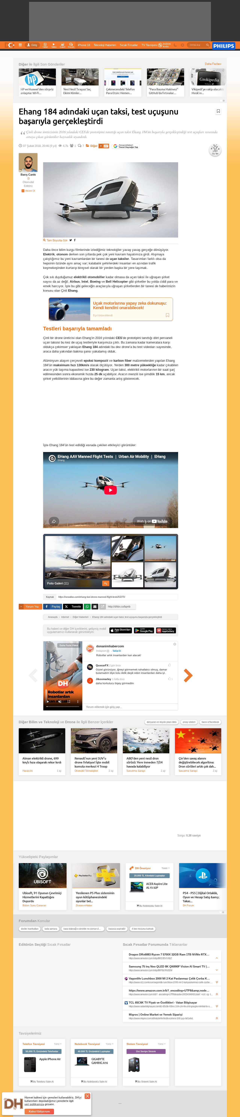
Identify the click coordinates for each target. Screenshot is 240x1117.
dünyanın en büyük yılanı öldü (161, 722)
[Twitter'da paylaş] (70, 240)
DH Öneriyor (143, 868)
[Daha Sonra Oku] (218, 111)
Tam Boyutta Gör (57, 240)
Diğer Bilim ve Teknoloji (39, 722)
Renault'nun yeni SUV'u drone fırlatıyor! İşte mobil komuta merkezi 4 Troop (92, 762)
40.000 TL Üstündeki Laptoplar (94, 1051)
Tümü (164, 868)
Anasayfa (53, 617)
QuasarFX (102, 665)
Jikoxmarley (103, 679)
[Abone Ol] (28, 190)
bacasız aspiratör (117, 929)
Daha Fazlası (213, 63)
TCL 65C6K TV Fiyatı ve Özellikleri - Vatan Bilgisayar (163, 1002)
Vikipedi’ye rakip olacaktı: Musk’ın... (208, 91)
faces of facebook (210, 722)
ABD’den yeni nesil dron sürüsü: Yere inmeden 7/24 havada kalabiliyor (145, 762)
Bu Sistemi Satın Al (147, 1081)
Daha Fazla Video (69, 645)
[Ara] (207, 45)
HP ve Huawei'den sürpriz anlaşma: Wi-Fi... (37, 91)
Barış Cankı (28, 174)
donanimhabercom (110, 646)
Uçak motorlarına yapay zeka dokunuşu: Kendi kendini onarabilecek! (130, 305)
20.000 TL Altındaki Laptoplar (149, 875)
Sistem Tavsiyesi (137, 1043)
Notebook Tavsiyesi (87, 1043)
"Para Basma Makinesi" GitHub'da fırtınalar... (163, 91)
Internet (65, 617)
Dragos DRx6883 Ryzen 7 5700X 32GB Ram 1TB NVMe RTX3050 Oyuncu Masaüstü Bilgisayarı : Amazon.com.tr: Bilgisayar (169, 954)
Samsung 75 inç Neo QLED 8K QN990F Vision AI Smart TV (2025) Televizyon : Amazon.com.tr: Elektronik (169, 966)
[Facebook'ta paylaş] (74, 240)
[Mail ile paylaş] (95, 606)
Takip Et (116, 651)
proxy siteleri (189, 722)
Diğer (23, 64)
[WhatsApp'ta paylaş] (87, 606)
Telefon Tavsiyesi (33, 1043)
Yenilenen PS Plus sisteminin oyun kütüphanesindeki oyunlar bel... (95, 897)
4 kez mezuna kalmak (142, 929)
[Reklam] (223, 45)
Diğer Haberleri (80, 617)
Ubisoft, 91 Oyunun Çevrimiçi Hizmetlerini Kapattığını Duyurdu (42, 897)
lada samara (51, 929)
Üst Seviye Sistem (146, 1051)
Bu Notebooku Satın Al (150, 906)
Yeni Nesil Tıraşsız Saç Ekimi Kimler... (77, 91)
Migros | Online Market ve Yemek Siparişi (155, 1014)
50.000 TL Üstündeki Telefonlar (42, 1051)
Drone (70, 722)
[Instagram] (90, 648)
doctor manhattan (29, 929)
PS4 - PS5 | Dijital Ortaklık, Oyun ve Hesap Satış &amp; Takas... (201, 897)
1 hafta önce (118, 679)
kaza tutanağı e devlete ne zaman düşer (83, 929)
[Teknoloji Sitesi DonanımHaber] (10, 44)
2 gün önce (115, 665)
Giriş (34, 45)
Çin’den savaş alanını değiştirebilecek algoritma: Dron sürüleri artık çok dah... (197, 762)
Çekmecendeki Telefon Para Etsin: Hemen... (120, 91)
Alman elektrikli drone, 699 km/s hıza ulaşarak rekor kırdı (41, 760)
